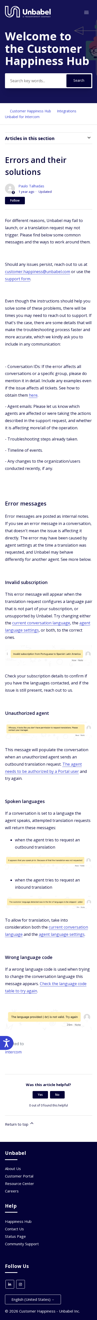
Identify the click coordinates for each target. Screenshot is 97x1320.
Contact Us (14, 1228)
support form (17, 279)
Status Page (15, 1236)
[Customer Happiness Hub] (28, 16)
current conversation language (41, 623)
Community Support (22, 1243)
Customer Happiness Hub (30, 111)
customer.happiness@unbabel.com (37, 271)
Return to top (17, 1124)
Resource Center (19, 1183)
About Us (13, 1168)
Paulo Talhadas (31, 185)
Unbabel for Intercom (22, 116)
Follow (15, 200)
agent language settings (62, 934)
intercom (13, 1052)
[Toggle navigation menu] (86, 12)
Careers (12, 1190)
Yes (40, 1095)
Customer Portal (19, 1175)
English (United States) (31, 1299)
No (57, 1095)
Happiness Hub (18, 1221)
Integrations (66, 111)
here (33, 395)
